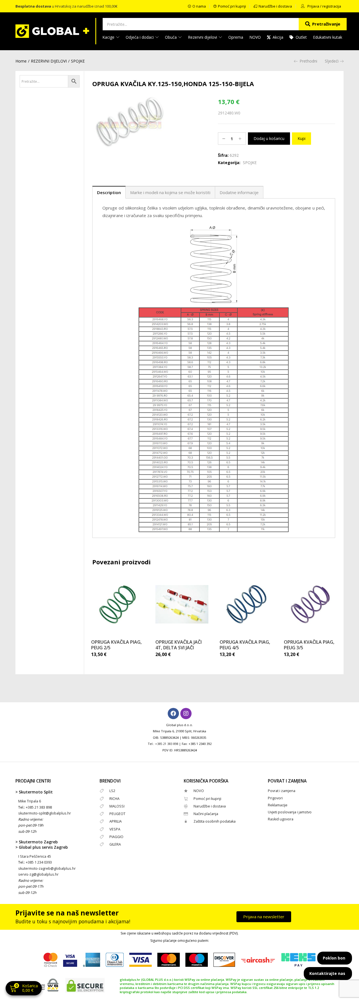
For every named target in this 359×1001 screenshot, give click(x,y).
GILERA (115, 844)
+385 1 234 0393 (39, 862)
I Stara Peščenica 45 (34, 856)
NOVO (255, 37)
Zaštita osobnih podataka (215, 821)
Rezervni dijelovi (203, 37)
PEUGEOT (117, 813)
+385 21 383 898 (166, 744)
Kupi (301, 138)
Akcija (278, 37)
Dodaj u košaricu (269, 138)
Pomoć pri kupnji (207, 798)
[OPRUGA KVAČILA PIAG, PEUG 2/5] (117, 604)
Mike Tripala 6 (29, 801)
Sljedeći (332, 61)
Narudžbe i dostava (210, 806)
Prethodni (308, 61)
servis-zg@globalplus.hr (38, 874)
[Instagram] (186, 713)
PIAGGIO (116, 836)
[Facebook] (173, 713)
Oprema (235, 37)
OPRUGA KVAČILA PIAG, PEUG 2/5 (116, 645)
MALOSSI (117, 806)
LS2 (112, 790)
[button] (24, 988)
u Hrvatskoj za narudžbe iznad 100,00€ (66, 6)
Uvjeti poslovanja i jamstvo (290, 812)
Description (109, 192)
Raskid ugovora (280, 819)
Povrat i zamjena (281, 790)
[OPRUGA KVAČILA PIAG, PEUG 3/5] (310, 604)
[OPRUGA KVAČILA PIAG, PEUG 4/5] (246, 604)
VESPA (114, 829)
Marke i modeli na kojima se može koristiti (170, 192)
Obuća (171, 37)
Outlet (301, 37)
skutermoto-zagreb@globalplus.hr (47, 868)
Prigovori (275, 798)
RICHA (114, 798)
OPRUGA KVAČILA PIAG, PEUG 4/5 (245, 645)
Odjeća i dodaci (140, 37)
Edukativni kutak (327, 37)
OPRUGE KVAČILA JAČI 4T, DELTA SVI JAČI (178, 645)
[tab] (109, 192)
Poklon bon (334, 958)
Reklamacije (277, 805)
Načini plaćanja (206, 813)
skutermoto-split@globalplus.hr (44, 813)
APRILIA (115, 821)
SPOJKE (78, 61)
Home (21, 61)
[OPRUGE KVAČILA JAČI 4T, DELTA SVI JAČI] (181, 604)
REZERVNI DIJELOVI (49, 61)
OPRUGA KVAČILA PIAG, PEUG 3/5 (309, 645)
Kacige (109, 37)
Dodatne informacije (239, 192)
